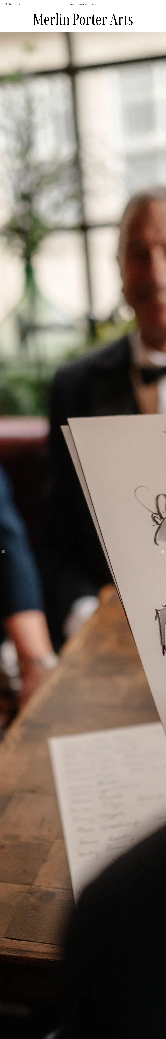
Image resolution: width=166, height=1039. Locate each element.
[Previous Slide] (3, 551)
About (72, 4)
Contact (93, 4)
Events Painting (82, 4)
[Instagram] (160, 4)
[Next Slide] (162, 551)
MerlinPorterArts (12, 4)
